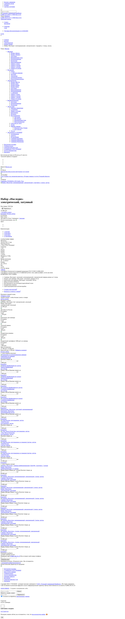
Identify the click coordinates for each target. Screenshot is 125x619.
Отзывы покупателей (10, 289)
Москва (7, 48)
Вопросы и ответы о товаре (12, 291)
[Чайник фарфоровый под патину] (11, 376)
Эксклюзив (14, 76)
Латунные (14, 56)
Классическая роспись (17, 79)
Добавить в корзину (21, 350)
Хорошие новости (9, 576)
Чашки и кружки (16, 111)
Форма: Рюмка (8, 44)
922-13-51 (16, 14)
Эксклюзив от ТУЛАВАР (14, 132)
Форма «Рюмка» (15, 54)
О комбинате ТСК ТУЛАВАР (12, 149)
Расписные (14, 60)
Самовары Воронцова (17, 141)
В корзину (4, 213)
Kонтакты (7, 581)
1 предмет (7, 231)
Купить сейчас (11, 213)
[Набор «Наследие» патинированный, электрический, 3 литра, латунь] (21, 487)
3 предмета (7, 234)
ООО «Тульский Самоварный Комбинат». (49, 584)
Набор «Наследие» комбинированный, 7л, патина (9, 467)
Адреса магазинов (7, 22)
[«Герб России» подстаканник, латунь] (12, 420)
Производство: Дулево (20, 128)
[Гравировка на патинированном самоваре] (13, 354)
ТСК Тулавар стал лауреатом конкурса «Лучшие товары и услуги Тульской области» (25, 176)
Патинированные (16, 59)
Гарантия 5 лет (6, 27)
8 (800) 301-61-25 (15, 556)
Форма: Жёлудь (15, 82)
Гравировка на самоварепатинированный (8, 357)
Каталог (6, 41)
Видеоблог (7, 578)
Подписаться (20, 594)
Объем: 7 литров (15, 67)
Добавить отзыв (5, 296)
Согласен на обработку (16, 596)
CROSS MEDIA (5, 588)
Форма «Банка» (15, 53)
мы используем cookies (38, 614)
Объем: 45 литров (16, 68)
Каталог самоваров (9, 2)
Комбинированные (13, 100)
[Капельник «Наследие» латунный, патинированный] (17, 409)
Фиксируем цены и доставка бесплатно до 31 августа (16, 37)
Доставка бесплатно (16, 31)
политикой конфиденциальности (11, 562)
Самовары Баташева (17, 138)
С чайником (14, 93)
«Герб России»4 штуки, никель (5, 455)
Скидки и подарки (9, 6)
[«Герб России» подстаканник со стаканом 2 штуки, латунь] (18, 442)
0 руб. (2, 34)
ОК (2, 617)
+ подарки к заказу (6, 212)
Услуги (13, 131)
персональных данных (23, 596)
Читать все (9, 167)
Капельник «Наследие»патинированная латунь (8, 411)
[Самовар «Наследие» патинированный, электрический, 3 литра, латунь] (22, 476)
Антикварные (15, 134)
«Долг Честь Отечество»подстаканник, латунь (8, 433)
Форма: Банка (15, 86)
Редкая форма (15, 137)
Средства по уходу (16, 123)
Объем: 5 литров (15, 65)
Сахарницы (14, 109)
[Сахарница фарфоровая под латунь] (11, 387)
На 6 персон (17, 129)
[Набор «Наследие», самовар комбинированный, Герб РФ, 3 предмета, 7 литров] (24, 465)
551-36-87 (6, 14)
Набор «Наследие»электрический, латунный (8, 489)
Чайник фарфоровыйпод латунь (7, 367)
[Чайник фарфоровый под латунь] (11, 365)
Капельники (14, 112)
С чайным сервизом (16, 73)
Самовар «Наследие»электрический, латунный (8, 478)
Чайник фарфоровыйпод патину (7, 378)
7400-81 (3, 269)
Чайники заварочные (17, 108)
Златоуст (13, 135)
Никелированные (16, 62)
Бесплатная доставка (10, 144)
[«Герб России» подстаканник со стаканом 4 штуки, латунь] (18, 453)
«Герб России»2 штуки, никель (5, 444)
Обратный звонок (6, 19)
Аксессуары (10, 106)
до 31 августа (4, 611)
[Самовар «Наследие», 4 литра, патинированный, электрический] (20, 531)
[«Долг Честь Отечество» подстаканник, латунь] (15, 431)
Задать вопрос (5, 299)
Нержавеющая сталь (17, 57)
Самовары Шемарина (17, 140)
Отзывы (6, 5)
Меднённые (17, 118)
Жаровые (10, 51)
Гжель (12, 71)
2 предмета (7, 233)
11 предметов (8, 236)
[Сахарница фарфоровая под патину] (12, 398)
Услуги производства (10, 150)
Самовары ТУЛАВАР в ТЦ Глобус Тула (12, 181)
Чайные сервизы (15, 126)
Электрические (8, 42)
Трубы (13, 125)
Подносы (13, 114)
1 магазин (22, 218)
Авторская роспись (16, 77)
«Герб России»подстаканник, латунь (7, 422)
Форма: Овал (14, 83)
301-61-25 (6, 17)
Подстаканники (15, 115)
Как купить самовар (10, 572)
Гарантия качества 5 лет (11, 147)
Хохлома (13, 74)
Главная (6, 39)
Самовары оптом (9, 3)
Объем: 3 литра (15, 64)
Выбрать (7, 16)
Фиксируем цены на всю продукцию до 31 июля (15, 171)
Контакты (7, 152)
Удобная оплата (8, 146)
